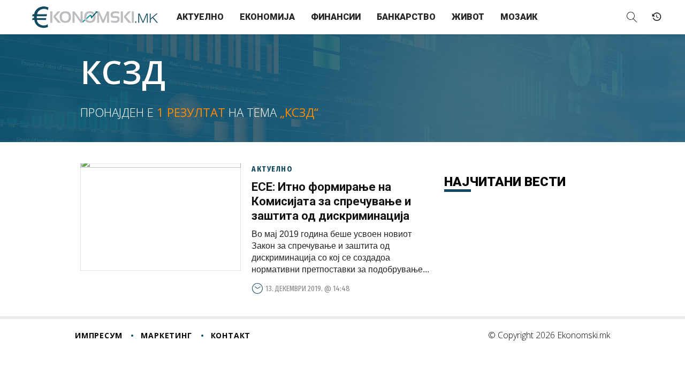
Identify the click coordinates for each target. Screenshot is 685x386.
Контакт (231, 335)
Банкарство (406, 17)
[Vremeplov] (656, 17)
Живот (468, 17)
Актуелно (200, 17)
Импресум (98, 335)
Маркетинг (166, 335)
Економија (267, 17)
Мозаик (518, 17)
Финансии (336, 17)
